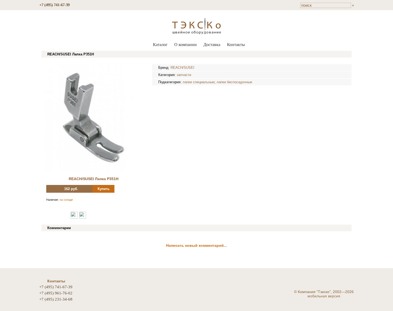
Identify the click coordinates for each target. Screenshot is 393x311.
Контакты (236, 44)
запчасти (184, 75)
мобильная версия (323, 296)
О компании (185, 44)
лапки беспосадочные (234, 82)
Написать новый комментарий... (196, 245)
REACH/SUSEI (182, 68)
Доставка (211, 44)
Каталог (160, 44)
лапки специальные (198, 82)
